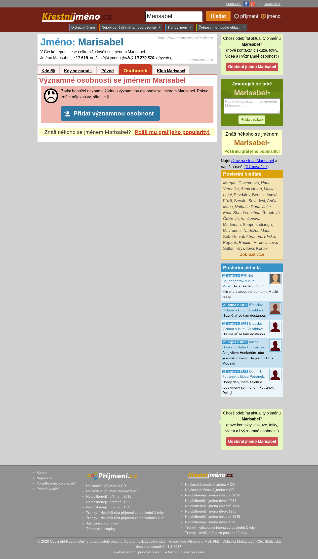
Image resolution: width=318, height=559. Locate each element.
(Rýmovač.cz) (256, 167)
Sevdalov (242, 195)
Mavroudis (232, 230)
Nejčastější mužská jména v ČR (210, 484)
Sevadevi (256, 201)
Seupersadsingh (257, 225)
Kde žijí (48, 71)
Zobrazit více (252, 254)
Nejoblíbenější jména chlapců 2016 (212, 495)
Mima (228, 207)
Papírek (230, 242)
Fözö (227, 201)
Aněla (272, 201)
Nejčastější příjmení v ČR (106, 486)
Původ (107, 71)
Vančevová (250, 219)
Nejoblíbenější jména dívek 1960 (211, 511)
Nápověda (45, 478)
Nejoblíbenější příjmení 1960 (108, 502)
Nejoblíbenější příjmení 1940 (108, 507)
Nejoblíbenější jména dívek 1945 (211, 522)
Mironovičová (265, 242)
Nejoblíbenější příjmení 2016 (108, 496)
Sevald (240, 201)
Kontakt (42, 473)
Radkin (245, 242)
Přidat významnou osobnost (114, 113)
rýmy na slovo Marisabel (252, 161)
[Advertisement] (127, 189)
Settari (229, 248)
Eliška (269, 236)
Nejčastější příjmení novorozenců (112, 491)
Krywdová (245, 248)
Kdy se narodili (78, 71)
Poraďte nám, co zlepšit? (56, 483)
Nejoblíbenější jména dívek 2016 (211, 501)
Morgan (230, 183)
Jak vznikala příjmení (102, 523)
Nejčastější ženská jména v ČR (209, 490)
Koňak (262, 248)
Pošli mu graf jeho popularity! (172, 132)
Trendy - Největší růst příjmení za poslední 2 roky (125, 513)
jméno (273, 16)
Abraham (254, 236)
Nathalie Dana (247, 207)
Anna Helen (251, 189)
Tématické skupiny (101, 529)
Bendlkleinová (265, 195)
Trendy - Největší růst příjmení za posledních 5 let (125, 518)
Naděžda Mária (257, 230)
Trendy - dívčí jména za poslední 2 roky (216, 533)
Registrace (272, 4)
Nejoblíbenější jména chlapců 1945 (212, 517)
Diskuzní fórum (83, 27)
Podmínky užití (48, 489)
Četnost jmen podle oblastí (219, 27)
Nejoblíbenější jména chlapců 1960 (212, 506)
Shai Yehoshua (246, 213)
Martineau (232, 225)
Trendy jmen (177, 27)
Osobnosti (135, 70)
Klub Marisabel (171, 71)
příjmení (250, 16)
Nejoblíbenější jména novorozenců (129, 27)
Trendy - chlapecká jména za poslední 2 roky (220, 527)
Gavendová (248, 183)
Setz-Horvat (233, 236)
